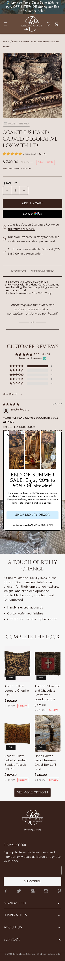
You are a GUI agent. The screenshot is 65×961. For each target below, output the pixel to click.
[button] (7, 435)
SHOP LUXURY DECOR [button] (32, 514)
